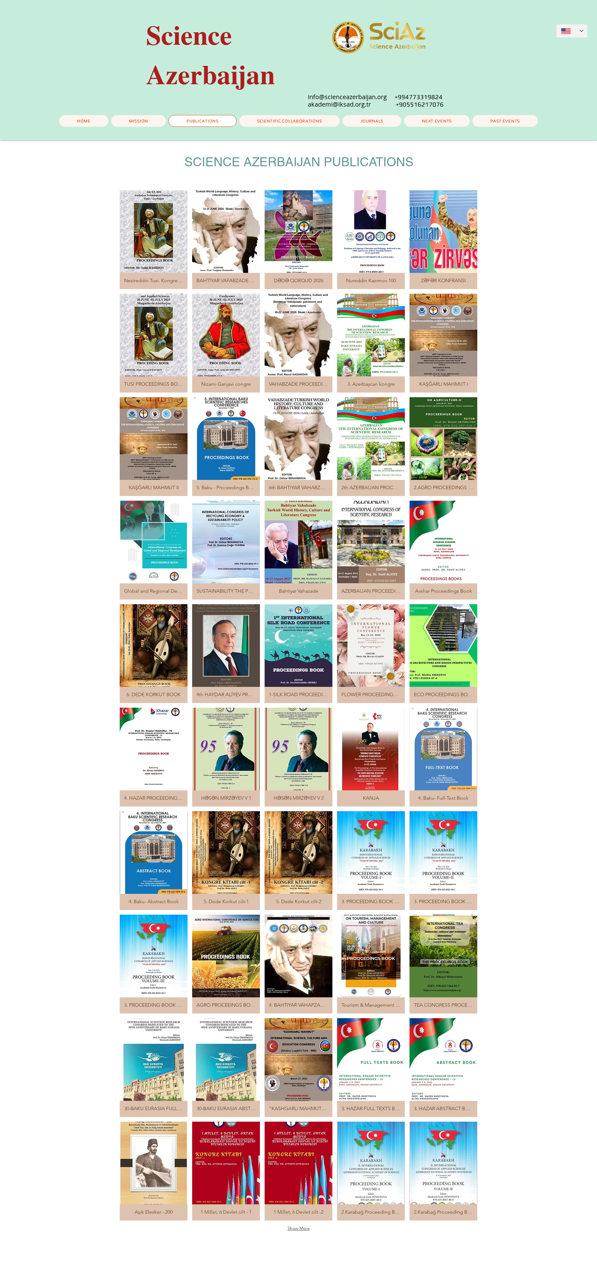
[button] (437, 121)
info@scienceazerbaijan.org (347, 97)
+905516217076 (420, 104)
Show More (299, 1228)
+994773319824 (418, 96)
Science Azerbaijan (210, 54)
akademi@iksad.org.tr (352, 104)
